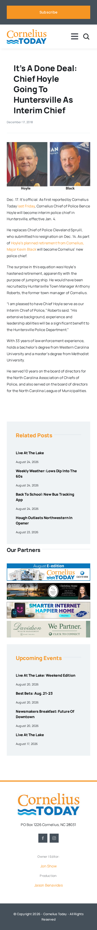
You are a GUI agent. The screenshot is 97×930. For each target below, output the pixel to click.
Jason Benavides (48, 885)
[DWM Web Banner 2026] (48, 622)
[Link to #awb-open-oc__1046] (86, 37)
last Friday (26, 206)
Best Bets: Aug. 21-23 (34, 693)
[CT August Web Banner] (48, 565)
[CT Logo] (26, 30)
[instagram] (54, 838)
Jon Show (48, 866)
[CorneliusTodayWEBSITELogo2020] (48, 794)
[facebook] (42, 838)
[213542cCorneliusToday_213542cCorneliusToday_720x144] (48, 603)
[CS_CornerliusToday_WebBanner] (48, 584)
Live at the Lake (30, 452)
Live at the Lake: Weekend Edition (45, 675)
